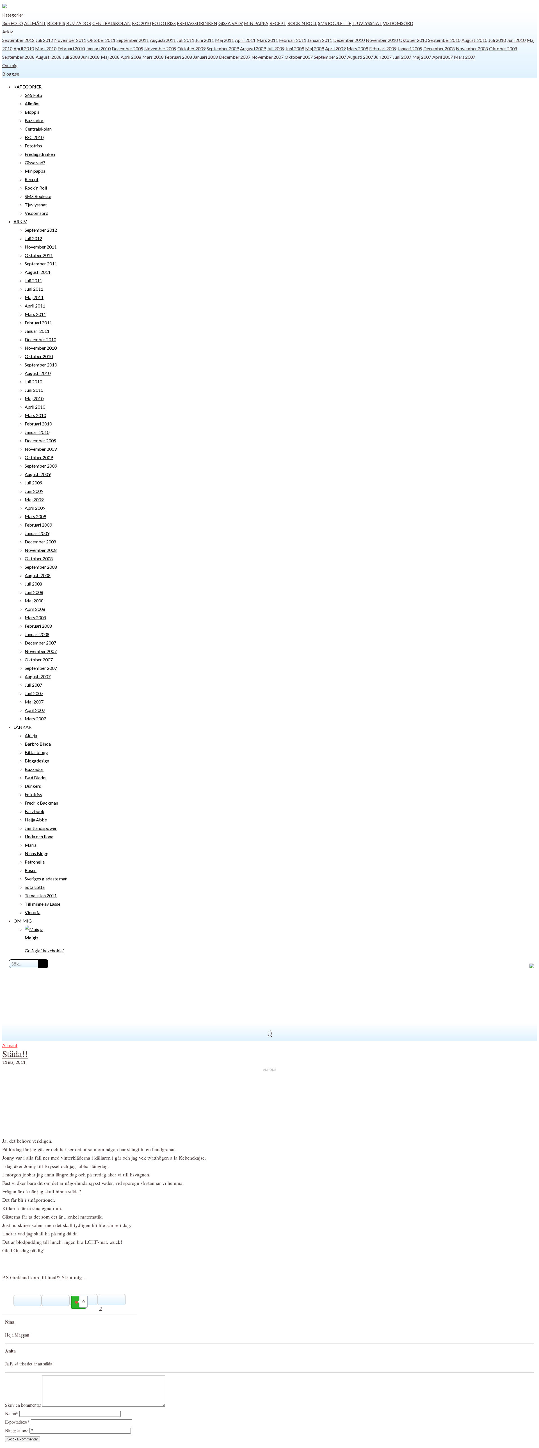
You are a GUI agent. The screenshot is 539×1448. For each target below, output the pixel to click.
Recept (278, 23)
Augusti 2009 (253, 48)
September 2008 (18, 57)
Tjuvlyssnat (367, 23)
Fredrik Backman (41, 802)
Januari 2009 (410, 48)
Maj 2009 (314, 48)
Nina (9, 1322)
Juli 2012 (44, 40)
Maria (30, 845)
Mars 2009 (357, 48)
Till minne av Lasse (42, 904)
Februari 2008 (178, 57)
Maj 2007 (421, 57)
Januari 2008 (205, 57)
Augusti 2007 (360, 57)
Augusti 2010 (474, 40)
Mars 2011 (267, 40)
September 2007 (330, 57)
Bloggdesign (37, 760)
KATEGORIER (27, 86)
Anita (10, 1350)
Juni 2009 (295, 48)
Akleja (31, 735)
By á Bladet (36, 777)
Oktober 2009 (191, 48)
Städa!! (15, 1054)
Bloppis (56, 23)
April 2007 (442, 57)
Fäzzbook (34, 811)
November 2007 (268, 57)
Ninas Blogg (37, 853)
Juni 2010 (516, 40)
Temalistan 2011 (41, 895)
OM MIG (22, 920)
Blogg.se (10, 73)
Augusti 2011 (163, 40)
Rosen (30, 870)
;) (269, 1032)
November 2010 (382, 40)
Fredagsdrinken (197, 23)
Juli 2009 (275, 48)
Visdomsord (398, 23)
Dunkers (33, 786)
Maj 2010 (34, 398)
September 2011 (133, 40)
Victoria (32, 912)
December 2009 (127, 48)
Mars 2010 (45, 48)
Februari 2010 (71, 48)
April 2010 (23, 48)
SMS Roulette (334, 23)
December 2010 (349, 40)
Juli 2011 (185, 40)
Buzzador (78, 23)
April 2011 (245, 40)
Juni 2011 (204, 40)
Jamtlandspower (41, 828)
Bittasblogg (36, 752)
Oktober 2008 (503, 48)
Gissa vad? (230, 23)
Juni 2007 (402, 57)
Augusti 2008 (48, 57)
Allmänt (35, 23)
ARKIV (20, 221)
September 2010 (444, 40)
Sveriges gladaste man (46, 878)
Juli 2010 (497, 40)
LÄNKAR (22, 727)
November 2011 (70, 40)
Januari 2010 (98, 48)
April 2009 (335, 48)
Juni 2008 (90, 57)
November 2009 (160, 48)
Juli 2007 (383, 57)
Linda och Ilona (39, 836)
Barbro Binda (38, 743)
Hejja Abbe (36, 819)
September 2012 (18, 40)
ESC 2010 (141, 23)
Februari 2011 (292, 40)
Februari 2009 (382, 48)
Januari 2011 (319, 40)
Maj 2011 (224, 40)
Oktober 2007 (299, 57)
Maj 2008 (110, 57)
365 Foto (12, 23)
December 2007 (234, 57)
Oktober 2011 (101, 40)
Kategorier (12, 14)
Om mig (10, 65)
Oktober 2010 (413, 40)
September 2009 (223, 48)
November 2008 (472, 48)
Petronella (35, 861)
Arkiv (7, 31)
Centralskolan (111, 23)
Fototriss (164, 23)
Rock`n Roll (302, 23)
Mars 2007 (464, 57)
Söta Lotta (35, 887)
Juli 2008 (71, 57)
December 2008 (439, 48)
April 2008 (131, 57)
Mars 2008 (153, 57)
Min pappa (256, 23)
